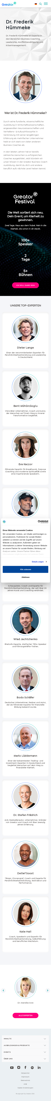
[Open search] (40, 3)
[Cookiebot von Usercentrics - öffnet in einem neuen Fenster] (38, 521)
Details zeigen (38, 562)
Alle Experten (25, 1015)
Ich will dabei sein (25, 285)
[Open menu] (45, 3)
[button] (3, 990)
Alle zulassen (25, 569)
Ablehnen (26, 577)
